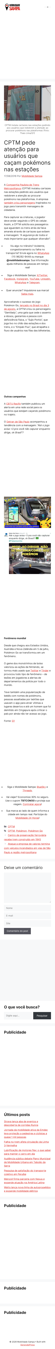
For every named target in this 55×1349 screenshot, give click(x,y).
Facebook (9, 278)
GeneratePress (27, 1345)
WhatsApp (43, 253)
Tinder (45, 670)
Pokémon (21, 830)
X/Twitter (42, 275)
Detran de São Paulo (18, 421)
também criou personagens (19, 202)
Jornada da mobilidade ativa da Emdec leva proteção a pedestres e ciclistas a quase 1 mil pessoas (26, 1133)
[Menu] (47, 7)
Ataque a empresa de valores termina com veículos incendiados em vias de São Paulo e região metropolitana (27, 848)
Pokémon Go (35, 830)
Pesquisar (42, 1015)
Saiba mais (27, 294)
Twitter (34, 670)
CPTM (11, 826)
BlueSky (41, 786)
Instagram (22, 278)
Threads (27, 790)
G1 (13, 720)
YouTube (34, 278)
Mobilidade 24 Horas (27, 818)
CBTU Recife (13, 403)
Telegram (34, 282)
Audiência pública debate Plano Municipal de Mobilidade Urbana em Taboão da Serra (27, 1162)
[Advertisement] (27, 45)
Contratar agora (32, 804)
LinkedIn (45, 278)
